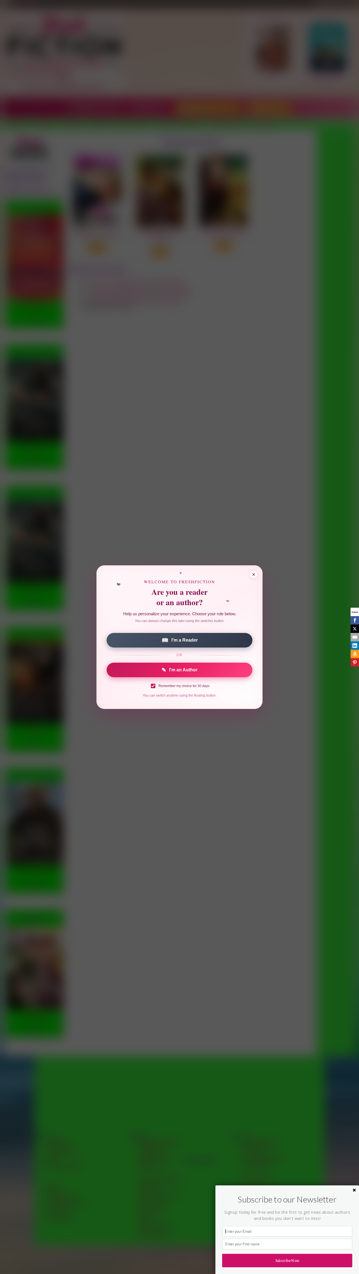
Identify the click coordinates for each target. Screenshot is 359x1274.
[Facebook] (355, 620)
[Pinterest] (355, 662)
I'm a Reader (180, 640)
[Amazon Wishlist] (355, 654)
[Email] (355, 637)
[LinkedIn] (355, 645)
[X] (355, 629)
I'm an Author (179, 670)
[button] (287, 1199)
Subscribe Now (287, 1260)
